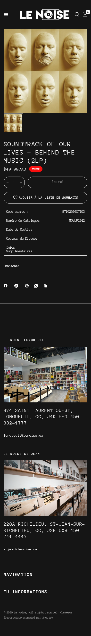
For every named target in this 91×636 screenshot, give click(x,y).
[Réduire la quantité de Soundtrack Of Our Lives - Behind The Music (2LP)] (7, 182)
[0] (84, 14)
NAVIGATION (18, 574)
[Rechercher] (77, 14)
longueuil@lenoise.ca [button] (23, 435)
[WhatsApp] (37, 286)
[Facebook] (6, 286)
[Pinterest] (28, 286)
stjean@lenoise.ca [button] (20, 549)
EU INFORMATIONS (25, 591)
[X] (17, 286)
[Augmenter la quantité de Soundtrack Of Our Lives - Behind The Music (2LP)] (21, 182)
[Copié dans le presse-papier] (46, 286)
